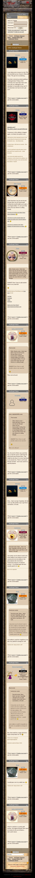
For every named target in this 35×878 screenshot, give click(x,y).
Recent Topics (22, 14)
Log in (13, 98)
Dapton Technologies (17, 876)
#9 (27, 587)
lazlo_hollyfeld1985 (17, 329)
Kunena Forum (20, 866)
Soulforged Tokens (13, 39)
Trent (17, 248)
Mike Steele (17, 184)
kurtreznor (17, 528)
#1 (27, 51)
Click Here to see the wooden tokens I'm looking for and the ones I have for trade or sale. (16, 219)
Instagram (9, 301)
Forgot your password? (14, 30)
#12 (27, 805)
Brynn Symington (17, 667)
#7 (27, 479)
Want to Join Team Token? (13, 305)
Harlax (18, 110)
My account (17, 10)
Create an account (19, 32)
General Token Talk (17, 37)
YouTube (9, 296)
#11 (27, 761)
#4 (27, 244)
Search (9, 17)
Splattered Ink (27, 874)
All (8, 14)
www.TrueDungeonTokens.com (14, 306)
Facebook (9, 298)
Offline (22, 57)
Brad (17, 591)
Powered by (14, 866)
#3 (27, 179)
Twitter (8, 299)
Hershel (17, 55)
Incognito (17, 395)
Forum (11, 36)
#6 (27, 391)
